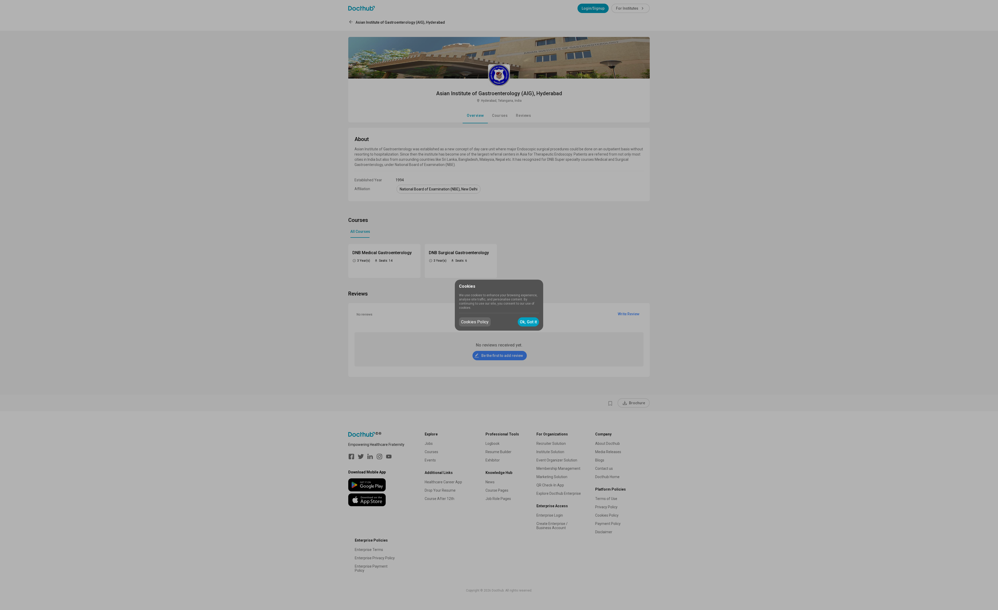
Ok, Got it (528, 321)
